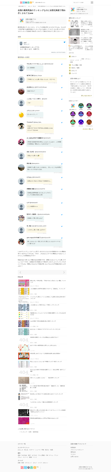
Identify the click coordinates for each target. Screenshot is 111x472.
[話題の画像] (26, 2)
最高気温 (35, 431)
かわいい (74, 56)
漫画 (19, 455)
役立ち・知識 (33, 294)
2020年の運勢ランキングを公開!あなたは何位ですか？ (44, 337)
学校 (43, 450)
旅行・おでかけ (32, 455)
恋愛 (82, 26)
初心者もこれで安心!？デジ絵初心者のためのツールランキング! (46, 394)
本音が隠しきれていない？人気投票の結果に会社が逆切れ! (45, 353)
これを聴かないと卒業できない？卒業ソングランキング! (44, 305)
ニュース (32, 350)
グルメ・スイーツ (23, 457)
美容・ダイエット (85, 59)
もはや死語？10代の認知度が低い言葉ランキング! (43, 321)
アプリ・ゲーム (34, 415)
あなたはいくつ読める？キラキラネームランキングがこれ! (45, 329)
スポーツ (31, 450)
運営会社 (73, 452)
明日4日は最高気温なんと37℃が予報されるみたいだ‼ (44, 418)
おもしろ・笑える (34, 286)
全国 (30, 431)
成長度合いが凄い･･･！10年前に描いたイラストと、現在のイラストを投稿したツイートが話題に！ (87, 33)
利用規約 (73, 447)
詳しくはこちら (85, 95)
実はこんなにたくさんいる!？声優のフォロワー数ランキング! (46, 361)
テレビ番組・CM (34, 326)
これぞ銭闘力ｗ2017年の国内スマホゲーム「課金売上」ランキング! (47, 288)
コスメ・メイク (74, 60)
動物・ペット (33, 457)
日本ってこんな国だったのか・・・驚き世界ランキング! (44, 377)
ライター (73, 454)
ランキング (23, 431)
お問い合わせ (74, 456)
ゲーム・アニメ (53, 455)
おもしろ (74, 70)
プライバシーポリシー (77, 450)
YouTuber (24, 455)
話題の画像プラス (31, 19)
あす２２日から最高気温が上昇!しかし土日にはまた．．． (45, 345)
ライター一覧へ (87, 129)
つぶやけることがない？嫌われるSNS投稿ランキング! (44, 402)
